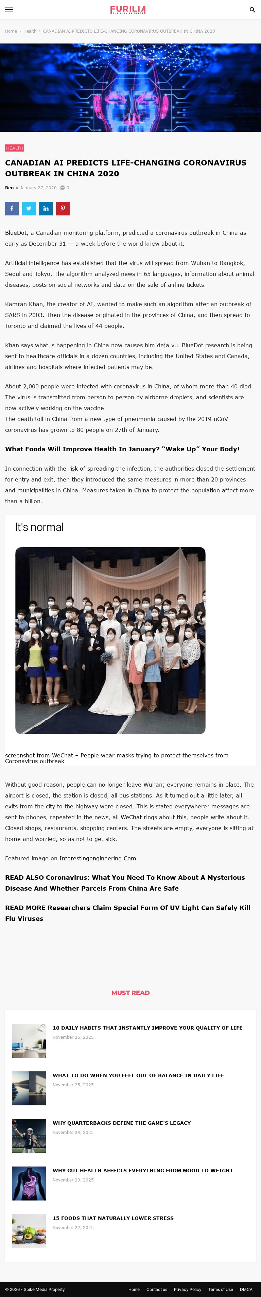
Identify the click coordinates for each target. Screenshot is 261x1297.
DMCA (246, 1289)
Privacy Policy (188, 1289)
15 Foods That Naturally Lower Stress (113, 1218)
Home (11, 31)
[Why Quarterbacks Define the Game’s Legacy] (29, 1135)
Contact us (156, 1289)
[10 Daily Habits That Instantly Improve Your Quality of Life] (29, 1040)
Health (30, 31)
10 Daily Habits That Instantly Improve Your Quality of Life (148, 1028)
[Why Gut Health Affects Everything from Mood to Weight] (29, 1182)
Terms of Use (220, 1289)
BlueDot (16, 232)
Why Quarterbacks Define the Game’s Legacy (122, 1123)
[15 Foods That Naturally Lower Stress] (29, 1230)
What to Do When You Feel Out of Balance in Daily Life (138, 1075)
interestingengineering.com (97, 858)
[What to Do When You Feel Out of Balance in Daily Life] (29, 1087)
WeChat (131, 817)
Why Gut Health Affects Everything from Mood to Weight (143, 1170)
